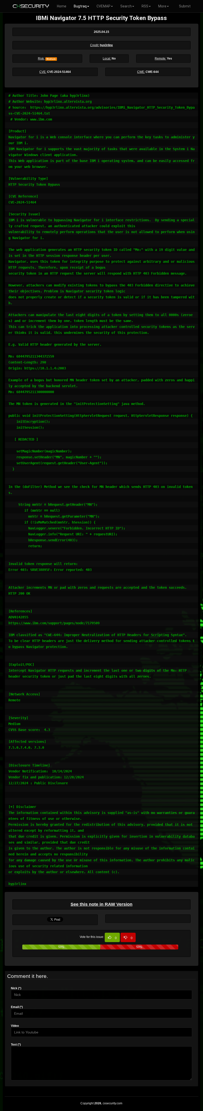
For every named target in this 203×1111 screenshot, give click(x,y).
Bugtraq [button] (80, 6)
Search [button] (126, 6)
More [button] (162, 6)
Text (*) (16, 1044)
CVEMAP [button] (103, 6)
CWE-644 (152, 72)
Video (15, 1026)
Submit (185, 6)
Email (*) (17, 1007)
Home (61, 6)
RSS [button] (145, 6)
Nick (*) (16, 988)
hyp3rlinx (106, 45)
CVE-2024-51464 (59, 72)
